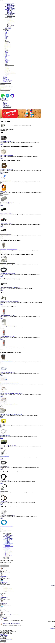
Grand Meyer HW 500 (4, 582)
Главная (4, 76)
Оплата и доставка (6, 79)
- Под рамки (7, 549)
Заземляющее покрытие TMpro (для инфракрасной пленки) (11, 414)
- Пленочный (9, 10)
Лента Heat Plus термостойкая (5, 234)
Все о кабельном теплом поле (10, 73)
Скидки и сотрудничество (7, 80)
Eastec (6, 35)
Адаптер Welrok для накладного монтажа (8, 515)
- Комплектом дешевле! (11, 5)
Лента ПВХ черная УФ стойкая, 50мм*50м (8, 445)
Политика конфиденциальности (6, 639)
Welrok (6, 63)
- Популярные (9, 4)
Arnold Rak (7, 30)
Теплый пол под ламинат (9, 6)
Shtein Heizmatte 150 (4, 576)
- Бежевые (9, 24)
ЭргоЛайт (6, 68)
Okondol (6, 51)
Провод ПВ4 (2, 424)
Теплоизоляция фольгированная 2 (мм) (7, 315)
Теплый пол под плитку (9, 3)
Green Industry (7, 42)
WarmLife (6, 61)
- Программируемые (10, 21)
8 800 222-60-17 (3, 99)
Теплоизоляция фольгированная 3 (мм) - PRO (8, 326)
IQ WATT (6, 45)
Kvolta (6, 47)
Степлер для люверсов (4, 456)
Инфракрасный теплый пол (10, 9)
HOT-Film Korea (8, 44)
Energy (6, 37)
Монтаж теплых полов (9, 72)
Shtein (6, 56)
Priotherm (6, 52)
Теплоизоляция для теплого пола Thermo (7, 263)
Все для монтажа (8, 27)
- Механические (10, 20)
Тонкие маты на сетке (9, 14)
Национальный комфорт (9, 65)
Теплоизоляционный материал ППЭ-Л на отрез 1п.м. (10, 287)
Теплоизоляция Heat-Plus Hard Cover (7, 202)
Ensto (6, 38)
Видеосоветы (7, 70)
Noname (6, 49)
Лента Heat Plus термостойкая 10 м (6, 213)
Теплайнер (7, 66)
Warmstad (6, 62)
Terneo (6, 58)
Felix (5, 40)
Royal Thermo (7, 55)
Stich (5, 57)
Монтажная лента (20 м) (4, 466)
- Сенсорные (9, 22)
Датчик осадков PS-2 (4, 501)
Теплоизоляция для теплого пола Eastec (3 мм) (8, 249)
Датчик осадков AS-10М (4, 480)
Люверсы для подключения (5, 180)
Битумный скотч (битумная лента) (6, 169)
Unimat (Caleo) (7, 60)
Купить (1, 144)
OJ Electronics (7, 50)
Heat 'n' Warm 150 (3, 570)
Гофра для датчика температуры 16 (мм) (7, 372)
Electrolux (6, 36)
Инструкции (7, 74)
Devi (5, 34)
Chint (6, 32)
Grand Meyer (7, 41)
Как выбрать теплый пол (9, 71)
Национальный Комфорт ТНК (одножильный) (11, 623)
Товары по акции (8, 28)
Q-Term (6, 53)
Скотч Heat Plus (3, 191)
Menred (6, 48)
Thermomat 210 (5, 618)
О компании (5, 77)
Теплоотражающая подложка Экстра (7, 141)
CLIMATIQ (7, 33)
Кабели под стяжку (8, 17)
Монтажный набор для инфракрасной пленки (8, 403)
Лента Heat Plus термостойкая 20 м (6, 223)
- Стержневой (9, 11)
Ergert (6, 39)
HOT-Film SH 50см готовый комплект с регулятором (10, 614)
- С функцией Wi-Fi (10, 25)
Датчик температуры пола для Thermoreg (7, 273)
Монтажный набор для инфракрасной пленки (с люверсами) (11, 393)
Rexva (6, 54)
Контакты (4, 78)
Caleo (6, 31)
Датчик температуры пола (5, 435)
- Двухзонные (9, 23)
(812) (3, 98)
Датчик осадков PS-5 (4, 491)
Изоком (6, 64)
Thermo (6, 59)
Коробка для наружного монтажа (6, 155)
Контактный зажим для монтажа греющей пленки (9, 301)
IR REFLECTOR (8, 46)
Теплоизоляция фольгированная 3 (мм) (7, 336)
